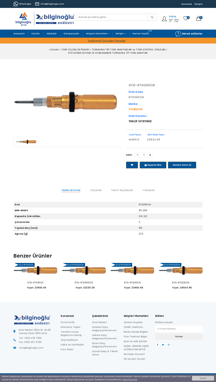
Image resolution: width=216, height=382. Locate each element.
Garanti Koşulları (133, 322)
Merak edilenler (192, 33)
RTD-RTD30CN (132, 282)
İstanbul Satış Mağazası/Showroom (104, 328)
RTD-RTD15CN (35, 282)
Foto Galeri (67, 349)
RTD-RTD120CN (180, 282)
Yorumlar (149, 190)
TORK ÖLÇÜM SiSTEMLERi (75, 49)
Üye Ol (171, 20)
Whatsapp (25, 3)
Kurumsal (187, 4)
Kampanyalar (71, 33)
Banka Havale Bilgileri (136, 331)
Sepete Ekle (154, 165)
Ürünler (35, 33)
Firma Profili (67, 322)
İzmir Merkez (99, 322)
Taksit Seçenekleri (122, 190)
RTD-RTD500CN (84, 282)
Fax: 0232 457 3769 (30, 342)
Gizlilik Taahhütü (133, 327)
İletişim (198, 4)
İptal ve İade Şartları (135, 341)
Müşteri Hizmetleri (96, 33)
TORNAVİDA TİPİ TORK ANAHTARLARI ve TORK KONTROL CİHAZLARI (129, 49)
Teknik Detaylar (70, 190)
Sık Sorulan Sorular (134, 358)
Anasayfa (19, 33)
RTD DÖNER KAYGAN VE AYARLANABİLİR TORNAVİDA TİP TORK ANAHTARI (108, 52)
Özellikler (96, 190)
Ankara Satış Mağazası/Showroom (104, 337)
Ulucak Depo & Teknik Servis (104, 353)
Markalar (52, 33)
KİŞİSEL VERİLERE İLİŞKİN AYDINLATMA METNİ (136, 347)
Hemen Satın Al (182, 165)
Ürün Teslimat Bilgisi (135, 336)
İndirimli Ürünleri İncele (107, 41)
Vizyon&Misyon (69, 339)
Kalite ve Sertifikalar (72, 344)
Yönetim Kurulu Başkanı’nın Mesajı (71, 333)
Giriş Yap (176, 20)
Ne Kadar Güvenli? (134, 354)
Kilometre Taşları (70, 327)
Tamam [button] (203, 378)
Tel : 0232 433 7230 (30, 338)
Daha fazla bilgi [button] (130, 380)
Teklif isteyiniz (140, 121)
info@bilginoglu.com (52, 3)
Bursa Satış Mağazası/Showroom (104, 345)
